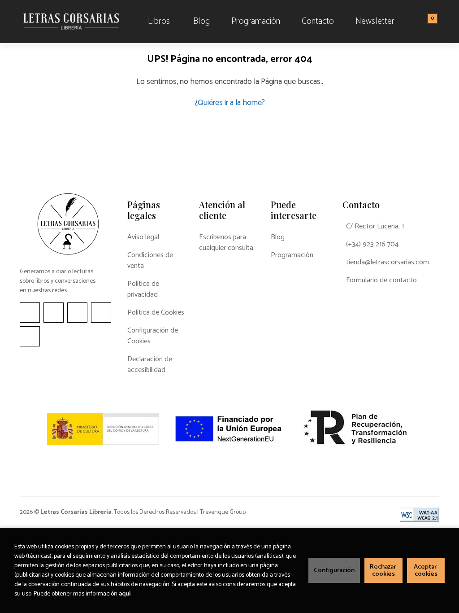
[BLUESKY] (30, 336)
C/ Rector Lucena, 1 (375, 226)
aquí (124, 594)
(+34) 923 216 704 (372, 244)
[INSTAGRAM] (53, 312)
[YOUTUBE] (101, 312)
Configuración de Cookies (152, 336)
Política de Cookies (155, 312)
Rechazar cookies (383, 570)
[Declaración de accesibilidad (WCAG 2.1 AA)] (419, 515)
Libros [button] (159, 21)
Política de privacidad (143, 289)
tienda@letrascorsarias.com (387, 262)
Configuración (334, 570)
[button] (429, 21)
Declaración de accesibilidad (149, 365)
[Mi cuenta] (437, 21)
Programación (292, 255)
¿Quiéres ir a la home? (230, 102)
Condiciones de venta (150, 260)
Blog (278, 237)
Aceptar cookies (426, 570)
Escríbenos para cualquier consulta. (227, 243)
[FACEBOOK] (30, 312)
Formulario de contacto (381, 280)
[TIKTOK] (77, 312)
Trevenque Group (223, 512)
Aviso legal (143, 237)
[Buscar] (421, 21)
